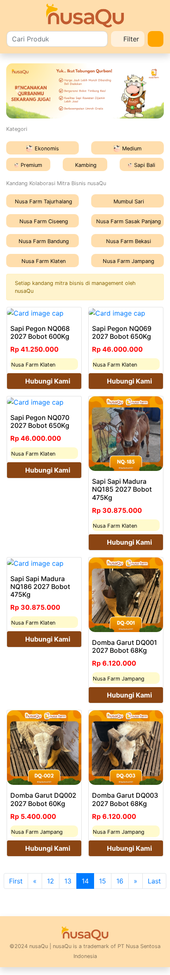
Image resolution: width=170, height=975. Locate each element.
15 (102, 881)
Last (154, 881)
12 (50, 881)
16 (119, 881)
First (16, 881)
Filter (130, 39)
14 (85, 881)
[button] (18, 91)
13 (67, 881)
